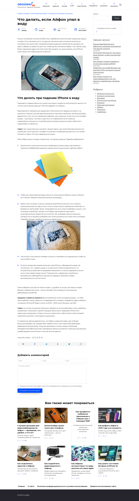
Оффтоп (100, 107)
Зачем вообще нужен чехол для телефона (54, 427)
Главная (21, 486)
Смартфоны (101, 112)
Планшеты (101, 110)
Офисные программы (105, 105)
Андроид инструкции (106, 96)
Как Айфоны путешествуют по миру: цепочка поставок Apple (82, 466)
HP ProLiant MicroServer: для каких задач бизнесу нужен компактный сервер (107, 55)
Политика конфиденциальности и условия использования (62, 486)
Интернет (100, 103)
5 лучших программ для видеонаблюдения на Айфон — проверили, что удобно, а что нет (29, 429)
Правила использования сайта (103, 486)
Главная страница (23, 13)
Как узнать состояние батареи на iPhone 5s (108, 465)
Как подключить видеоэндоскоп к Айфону (52, 466)
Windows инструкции (105, 94)
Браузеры (101, 98)
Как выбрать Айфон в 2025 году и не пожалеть (109, 427)
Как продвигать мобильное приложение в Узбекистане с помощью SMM (83, 416)
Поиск (95, 14)
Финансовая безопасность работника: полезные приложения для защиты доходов (107, 46)
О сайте (31, 486)
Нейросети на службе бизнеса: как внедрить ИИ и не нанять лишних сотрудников (107, 70)
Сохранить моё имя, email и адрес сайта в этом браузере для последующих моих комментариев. (51, 386)
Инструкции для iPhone (39, 13)
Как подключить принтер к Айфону (26, 465)
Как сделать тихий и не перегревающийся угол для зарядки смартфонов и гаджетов (106, 79)
